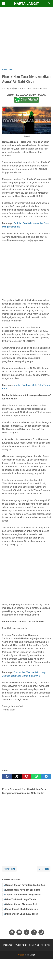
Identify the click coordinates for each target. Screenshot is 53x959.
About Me (45, 945)
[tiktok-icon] (34, 932)
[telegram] (46, 776)
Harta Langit (26, 4)
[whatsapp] (36, 776)
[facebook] (7, 776)
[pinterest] (26, 776)
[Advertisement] (26, 38)
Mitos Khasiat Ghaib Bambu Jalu (21, 909)
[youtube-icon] (19, 932)
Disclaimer (7, 945)
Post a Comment (40, 88)
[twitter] (17, 776)
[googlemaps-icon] (26, 932)
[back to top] (47, 952)
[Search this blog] (49, 3)
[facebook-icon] (12, 932)
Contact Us (34, 945)
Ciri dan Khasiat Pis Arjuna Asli (21, 904)
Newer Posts (9, 869)
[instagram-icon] (41, 932)
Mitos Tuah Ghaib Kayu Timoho (21, 899)
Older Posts (44, 869)
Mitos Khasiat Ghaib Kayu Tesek (21, 914)
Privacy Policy (21, 945)
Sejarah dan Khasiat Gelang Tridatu (23, 894)
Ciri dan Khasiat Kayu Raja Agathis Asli (25, 885)
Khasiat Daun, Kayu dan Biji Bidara (22, 889)
